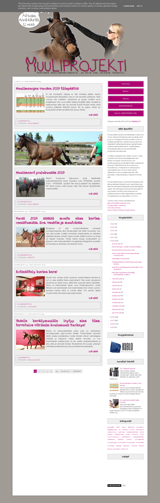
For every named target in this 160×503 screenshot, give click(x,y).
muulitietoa (140, 442)
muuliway (111, 446)
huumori (132, 430)
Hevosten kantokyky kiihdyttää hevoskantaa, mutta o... (123, 274)
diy (120, 430)
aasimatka (111, 427)
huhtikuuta (116, 302)
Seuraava (65, 371)
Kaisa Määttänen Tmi (126, 113)
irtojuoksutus (112, 432)
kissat (128, 434)
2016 (112, 324)
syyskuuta (116, 285)
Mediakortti (125, 106)
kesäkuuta (116, 296)
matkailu (121, 439)
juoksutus (121, 432)
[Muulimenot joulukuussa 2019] (30, 187)
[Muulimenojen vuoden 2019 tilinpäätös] (30, 103)
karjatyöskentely (132, 432)
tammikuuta (117, 313)
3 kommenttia (23, 358)
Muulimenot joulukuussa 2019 (40, 173)
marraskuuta (117, 279)
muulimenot (33, 123)
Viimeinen (77, 371)
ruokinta (134, 446)
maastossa (111, 439)
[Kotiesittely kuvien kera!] (30, 286)
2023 (112, 227)
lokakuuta (116, 282)
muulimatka (121, 442)
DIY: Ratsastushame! (127, 368)
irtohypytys (140, 430)
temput (141, 446)
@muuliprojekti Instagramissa (119, 203)
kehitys (31, 257)
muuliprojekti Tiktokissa (117, 205)
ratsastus (126, 446)
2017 (112, 320)
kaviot (142, 432)
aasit (118, 427)
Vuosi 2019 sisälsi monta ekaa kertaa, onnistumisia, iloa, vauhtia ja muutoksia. (58, 220)
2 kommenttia (23, 121)
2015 (112, 327)
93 (57, 371)
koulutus (135, 434)
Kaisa (126, 99)
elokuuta (115, 289)
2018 (112, 317)
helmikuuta (116, 309)
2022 (112, 230)
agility (124, 427)
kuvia (142, 434)
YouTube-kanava (114, 208)
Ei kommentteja (24, 202)
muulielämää (34, 360)
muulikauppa (112, 442)
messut (129, 439)
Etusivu (126, 84)
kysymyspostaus (113, 437)
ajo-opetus (140, 427)
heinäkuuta (116, 292)
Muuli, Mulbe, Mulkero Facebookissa (121, 210)
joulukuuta (116, 244)
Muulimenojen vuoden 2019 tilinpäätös (47, 88)
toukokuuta (116, 299)
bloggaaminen (112, 430)
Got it (139, 6)
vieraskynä (124, 449)
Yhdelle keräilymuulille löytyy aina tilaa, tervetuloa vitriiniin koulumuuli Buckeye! (58, 323)
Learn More (129, 6)
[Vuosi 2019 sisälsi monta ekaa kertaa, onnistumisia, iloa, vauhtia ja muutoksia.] (30, 237)
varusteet (116, 449)
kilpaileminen (119, 434)
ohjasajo (119, 446)
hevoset (125, 430)
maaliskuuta (117, 306)
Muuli (126, 91)
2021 (112, 234)
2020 (112, 237)
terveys (110, 449)
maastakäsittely (138, 437)
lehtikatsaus (126, 437)
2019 (112, 241)
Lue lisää (93, 115)
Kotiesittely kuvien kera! (36, 272)
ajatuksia (32, 307)
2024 (112, 224)
